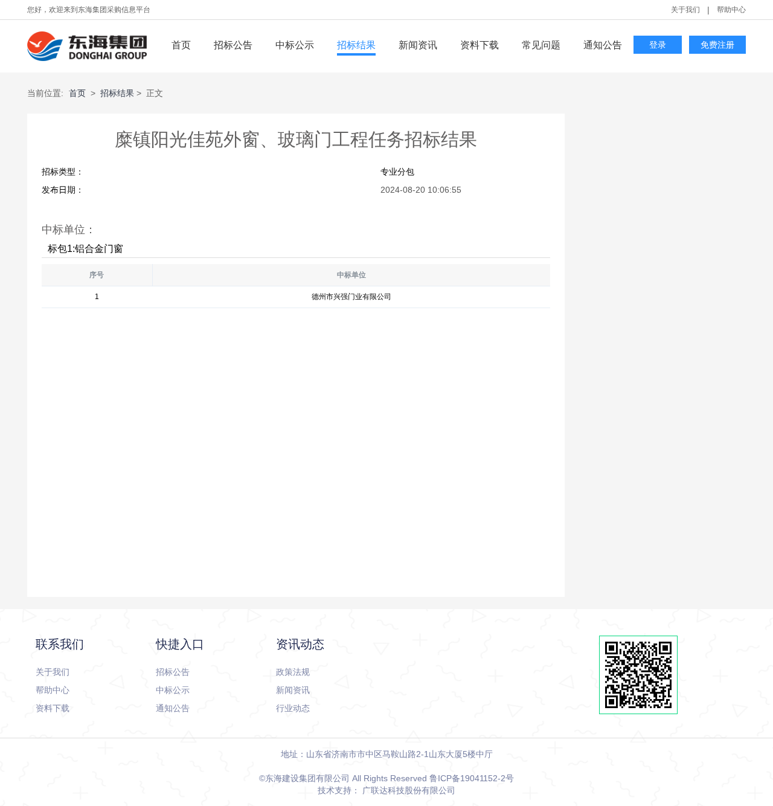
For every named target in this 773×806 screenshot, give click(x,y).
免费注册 (717, 45)
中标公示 (294, 45)
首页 (181, 45)
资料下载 (479, 45)
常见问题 (541, 45)
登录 (657, 45)
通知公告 (602, 45)
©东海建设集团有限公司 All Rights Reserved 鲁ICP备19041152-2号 (386, 778)
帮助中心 (731, 9)
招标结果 (356, 45)
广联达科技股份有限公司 (408, 790)
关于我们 (685, 9)
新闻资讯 (418, 45)
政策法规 (293, 672)
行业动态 (293, 708)
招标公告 (233, 45)
